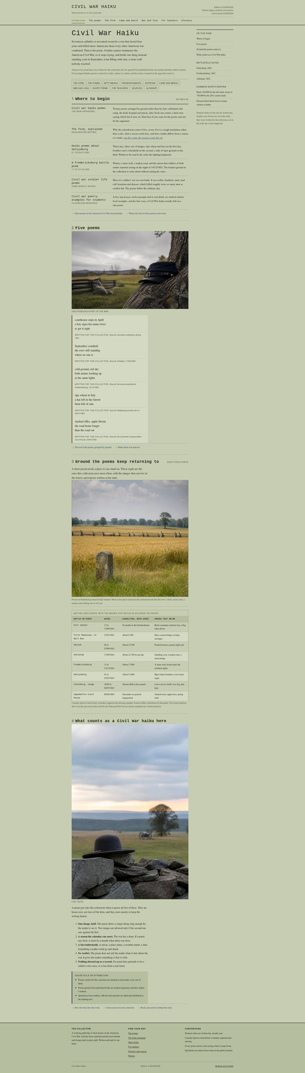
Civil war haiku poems (89, 108)
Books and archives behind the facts (156, 1007)
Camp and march (128, 20)
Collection (78, 20)
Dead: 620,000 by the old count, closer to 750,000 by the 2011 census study (214, 93)
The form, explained (87, 129)
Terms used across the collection (120, 1007)
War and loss (150, 20)
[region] (130, 655)
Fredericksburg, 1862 (206, 73)
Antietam (150, 83)
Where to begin (203, 38)
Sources (137, 88)
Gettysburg (111, 83)
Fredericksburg (131, 83)
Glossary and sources (137, 1051)
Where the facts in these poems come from (147, 213)
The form (110, 20)
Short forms (100, 88)
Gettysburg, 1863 (204, 67)
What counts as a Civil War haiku (211, 54)
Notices (131, 1055)
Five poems (202, 43)
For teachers (170, 20)
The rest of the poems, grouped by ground (93, 447)
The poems (95, 20)
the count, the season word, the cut (145, 137)
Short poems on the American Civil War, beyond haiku (98, 213)
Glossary (186, 20)
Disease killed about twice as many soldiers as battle (212, 102)
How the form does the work (87, 1007)
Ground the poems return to (209, 49)
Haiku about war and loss (129, 447)
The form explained (137, 1037)
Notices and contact (224, 1066)
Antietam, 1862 (203, 78)
